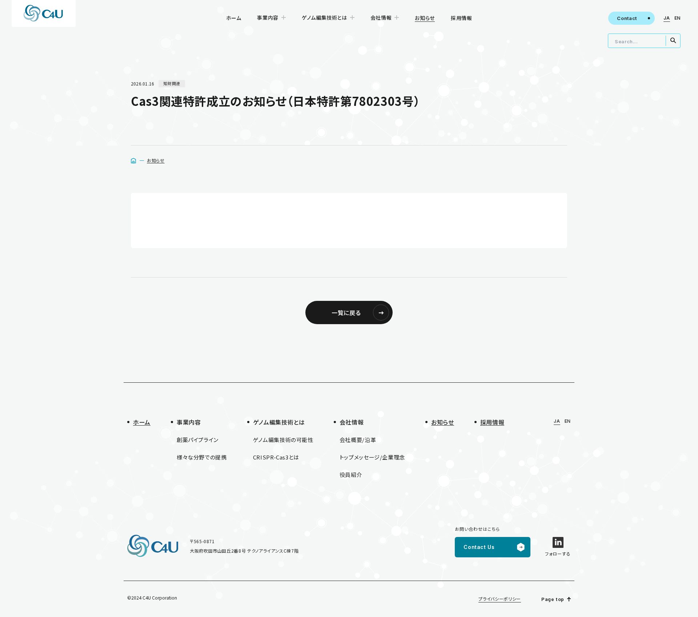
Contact (627, 18)
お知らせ (156, 160)
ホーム (233, 17)
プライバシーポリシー (499, 599)
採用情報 (461, 17)
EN (677, 18)
